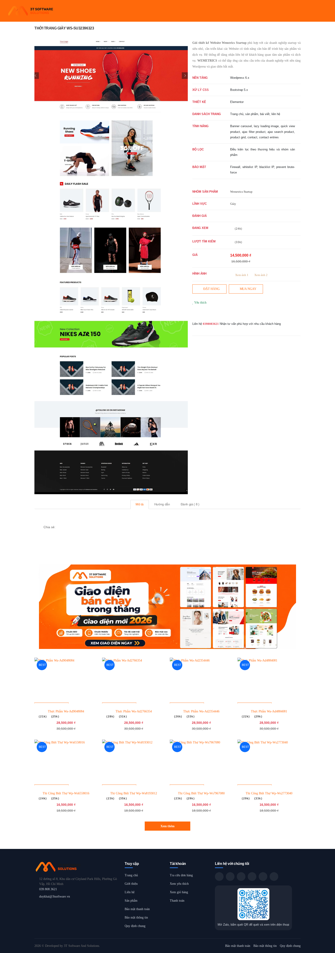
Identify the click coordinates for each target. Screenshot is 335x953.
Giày (233, 203)
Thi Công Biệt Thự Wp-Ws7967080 (201, 793)
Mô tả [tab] (139, 504)
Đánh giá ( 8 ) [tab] (190, 504)
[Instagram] (208, 313)
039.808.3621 (48, 889)
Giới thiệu (131, 883)
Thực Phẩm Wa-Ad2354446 (201, 711)
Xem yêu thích (179, 883)
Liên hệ (129, 892)
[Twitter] (201, 313)
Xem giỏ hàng (179, 892)
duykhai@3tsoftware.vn (54, 896)
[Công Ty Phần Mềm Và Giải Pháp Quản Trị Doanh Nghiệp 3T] (77, 867)
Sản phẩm (131, 900)
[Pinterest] (223, 313)
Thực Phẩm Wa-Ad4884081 (269, 711)
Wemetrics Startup (241, 191)
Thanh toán (177, 900)
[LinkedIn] (274, 876)
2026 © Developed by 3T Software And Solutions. (67, 946)
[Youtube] (215, 313)
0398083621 (211, 324)
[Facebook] (193, 313)
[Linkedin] (81, 526)
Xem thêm (167, 826)
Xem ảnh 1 (241, 275)
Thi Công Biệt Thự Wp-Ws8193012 (133, 793)
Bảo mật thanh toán (137, 909)
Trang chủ (131, 875)
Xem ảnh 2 (261, 275)
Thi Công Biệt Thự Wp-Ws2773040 (269, 793)
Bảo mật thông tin (136, 917)
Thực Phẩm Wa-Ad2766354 (134, 711)
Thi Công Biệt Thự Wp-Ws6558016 (66, 793)
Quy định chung (135, 926)
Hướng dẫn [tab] (162, 504)
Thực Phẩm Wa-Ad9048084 (66, 711)
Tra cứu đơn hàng (181, 875)
